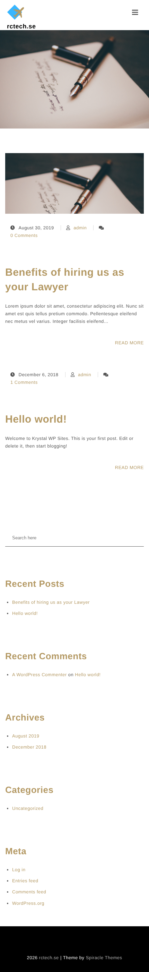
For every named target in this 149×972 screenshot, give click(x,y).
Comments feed (29, 891)
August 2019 (26, 736)
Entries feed (25, 880)
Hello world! (36, 419)
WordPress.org (28, 903)
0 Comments (24, 235)
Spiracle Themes (104, 957)
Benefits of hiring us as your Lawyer (64, 280)
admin (80, 227)
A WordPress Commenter (39, 674)
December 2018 (29, 747)
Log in (18, 869)
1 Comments (24, 382)
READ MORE (129, 342)
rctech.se (21, 26)
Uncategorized (27, 808)
